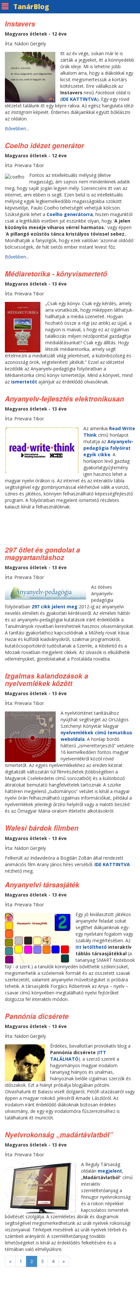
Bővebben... (17, 128)
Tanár (31, 6)
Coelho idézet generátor (44, 145)
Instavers (20, 23)
